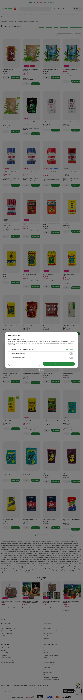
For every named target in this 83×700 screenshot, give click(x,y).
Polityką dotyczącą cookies (45, 341)
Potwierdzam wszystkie (59, 363)
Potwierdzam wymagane (24, 363)
